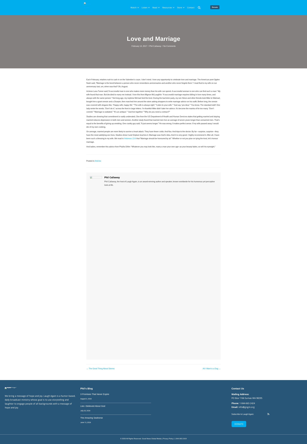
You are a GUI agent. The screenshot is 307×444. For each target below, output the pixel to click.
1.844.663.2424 (181, 439)
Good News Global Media (151, 439)
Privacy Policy (168, 439)
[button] (138, 7)
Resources (167, 7)
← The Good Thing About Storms (100, 369)
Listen (144, 7)
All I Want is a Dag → (212, 369)
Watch (133, 7)
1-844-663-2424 (247, 403)
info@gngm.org (247, 407)
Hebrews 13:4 (130, 138)
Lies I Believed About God (92, 406)
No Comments (169, 46)
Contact (190, 7)
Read (154, 7)
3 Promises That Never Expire (94, 394)
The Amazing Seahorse (91, 418)
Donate (215, 7)
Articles (98, 161)
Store (179, 7)
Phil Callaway (155, 46)
